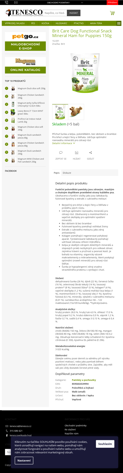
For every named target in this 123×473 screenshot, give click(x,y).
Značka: (58, 43)
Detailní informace (62, 143)
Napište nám (71, 433)
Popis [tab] (57, 172)
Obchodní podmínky (58, 2)
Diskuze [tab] (67, 172)
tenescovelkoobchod (21, 435)
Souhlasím (105, 444)
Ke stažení (70, 429)
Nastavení (24, 460)
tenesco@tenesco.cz (20, 426)
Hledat (74, 12)
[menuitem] (15, 23)
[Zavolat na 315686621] (9, 2)
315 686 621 (16, 430)
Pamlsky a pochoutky (84, 379)
